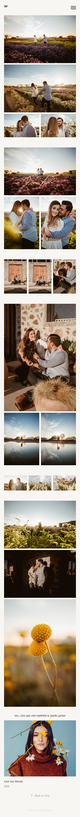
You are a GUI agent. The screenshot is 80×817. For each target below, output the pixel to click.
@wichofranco (45, 810)
